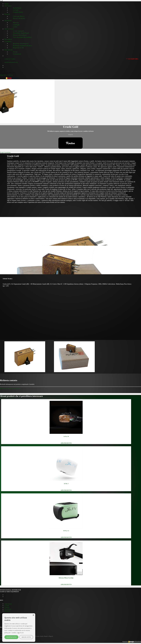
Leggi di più (20, 632)
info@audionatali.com (11, 62)
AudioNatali (8, 604)
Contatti (6, 607)
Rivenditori (7, 609)
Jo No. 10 (66, 436)
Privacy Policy (3, 75)
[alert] (18, 627)
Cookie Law (10, 75)
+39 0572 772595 (9, 59)
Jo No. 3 (66, 483)
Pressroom (7, 611)
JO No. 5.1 (66, 530)
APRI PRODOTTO (66, 443)
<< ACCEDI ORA (132, 59)
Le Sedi (6, 605)
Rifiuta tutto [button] (26, 637)
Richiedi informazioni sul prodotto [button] (10, 388)
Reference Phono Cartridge (66, 577)
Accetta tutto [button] (11, 637)
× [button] (33, 615)
